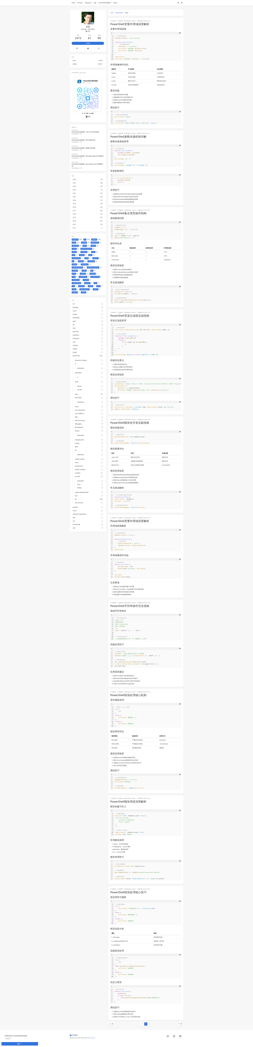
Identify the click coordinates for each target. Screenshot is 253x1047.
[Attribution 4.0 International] (174, 1036)
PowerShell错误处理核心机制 (128, 695)
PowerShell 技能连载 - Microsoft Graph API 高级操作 (88, 156)
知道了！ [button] (20, 1044)
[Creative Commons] (168, 1036)
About (115, 3)
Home (73, 3)
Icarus (93, 1037)
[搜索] (181, 3)
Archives (80, 3)
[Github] (77, 48)
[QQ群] (88, 48)
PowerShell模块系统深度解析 (128, 801)
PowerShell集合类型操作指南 (128, 213)
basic (134, 21)
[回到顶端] (189, 1043)
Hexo (89, 1037)
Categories (88, 3)
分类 (111, 13)
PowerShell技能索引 (105, 3)
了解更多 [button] (8, 1038)
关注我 (88, 43)
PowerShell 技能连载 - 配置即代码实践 (83, 148)
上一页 (111, 1024)
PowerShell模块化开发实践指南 (129, 422)
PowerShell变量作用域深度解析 (129, 24)
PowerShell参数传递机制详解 (128, 136)
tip (81, 134)
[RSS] (98, 48)
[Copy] (179, 33)
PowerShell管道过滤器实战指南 (129, 315)
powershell (119, 13)
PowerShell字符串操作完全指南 (129, 605)
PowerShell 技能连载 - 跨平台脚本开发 (83, 140)
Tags (94, 3)
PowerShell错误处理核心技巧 (128, 892)
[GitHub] (178, 3)
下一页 (180, 1024)
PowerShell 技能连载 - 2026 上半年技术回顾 (85, 132)
